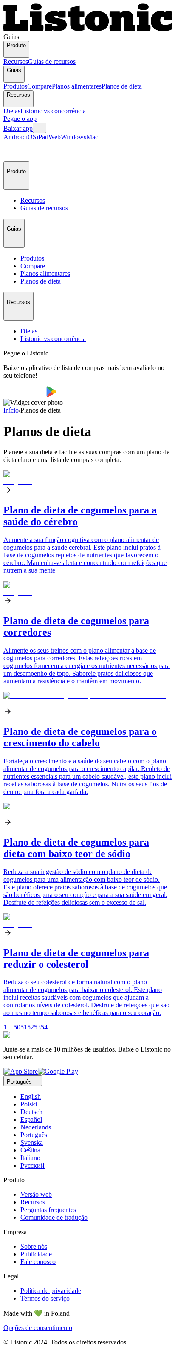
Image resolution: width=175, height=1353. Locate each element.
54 (44, 1027)
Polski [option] (28, 1104)
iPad (42, 136)
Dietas (11, 111)
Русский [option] (32, 1165)
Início (11, 410)
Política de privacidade (50, 1290)
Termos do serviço (45, 1298)
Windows (73, 136)
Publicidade (36, 1254)
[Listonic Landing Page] (87, 29)
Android (14, 136)
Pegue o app (20, 118)
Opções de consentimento (37, 1327)
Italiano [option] (30, 1157)
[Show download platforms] (39, 128)
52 (30, 1027)
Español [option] (31, 1119)
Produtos (15, 86)
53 (37, 1027)
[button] (13, 151)
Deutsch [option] (31, 1111)
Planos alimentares (77, 86)
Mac (92, 136)
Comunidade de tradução (54, 1217)
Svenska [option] (31, 1142)
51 (23, 1027)
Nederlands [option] (35, 1127)
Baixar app (18, 128)
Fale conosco (38, 1261)
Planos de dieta (122, 86)
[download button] (24, 394)
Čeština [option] (30, 1150)
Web (54, 136)
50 (17, 1027)
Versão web (36, 1194)
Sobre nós (33, 1246)
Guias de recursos (52, 61)
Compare (39, 86)
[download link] (20, 1071)
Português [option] (33, 1134)
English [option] (30, 1096)
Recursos (15, 61)
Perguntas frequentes (48, 1209)
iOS (31, 136)
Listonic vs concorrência (53, 111)
